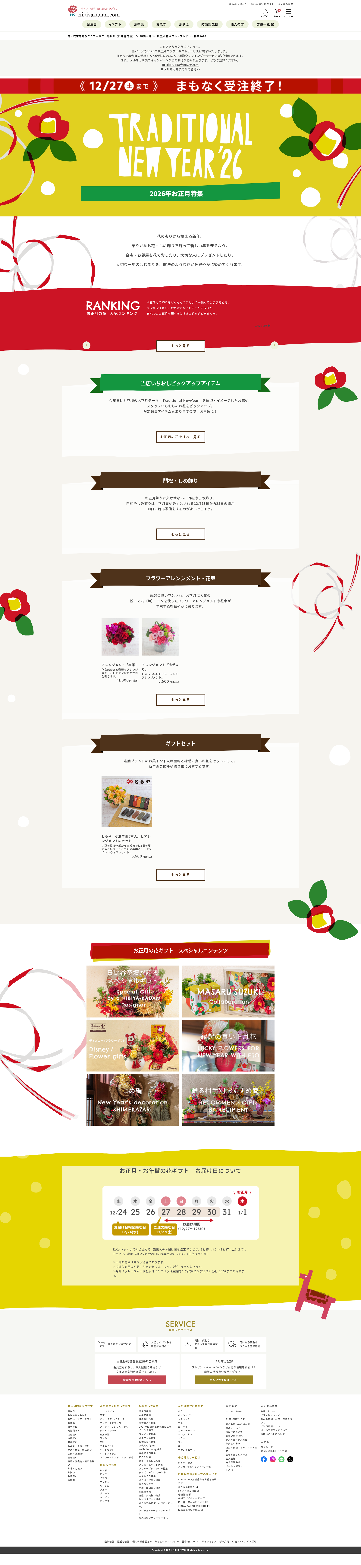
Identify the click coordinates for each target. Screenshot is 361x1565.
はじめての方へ (238, 3)
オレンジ (105, 1481)
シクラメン (184, 1418)
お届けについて (234, 1431)
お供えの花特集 (147, 1441)
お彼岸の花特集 (147, 1422)
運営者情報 (123, 1541)
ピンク (103, 1474)
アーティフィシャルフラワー (115, 1426)
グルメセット (107, 1445)
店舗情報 (183, 1494)
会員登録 (231, 1458)
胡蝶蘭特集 (145, 1491)
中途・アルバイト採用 (244, 1541)
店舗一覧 (263, 24)
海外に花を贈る (186, 1486)
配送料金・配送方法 (237, 1439)
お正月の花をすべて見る (180, 437)
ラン (180, 1442)
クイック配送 (185, 1462)
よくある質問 (285, 3)
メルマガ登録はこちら (224, 1380)
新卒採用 (224, 1541)
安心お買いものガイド (238, 1424)
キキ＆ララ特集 (147, 1476)
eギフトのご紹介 (187, 1490)
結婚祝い (72, 1438)
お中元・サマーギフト (80, 1418)
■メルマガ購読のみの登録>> (180, 69)
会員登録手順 (233, 1462)
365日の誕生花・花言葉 (274, 1450)
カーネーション (186, 1430)
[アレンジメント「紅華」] (120, 636)
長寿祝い (72, 1457)
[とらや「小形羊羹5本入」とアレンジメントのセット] (127, 801)
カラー (181, 1438)
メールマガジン (234, 1466)
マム (180, 1422)
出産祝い (72, 1434)
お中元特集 (145, 1415)
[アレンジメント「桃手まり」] (160, 636)
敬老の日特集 (146, 1418)
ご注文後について (270, 1415)
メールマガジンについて (274, 1430)
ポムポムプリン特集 (150, 1480)
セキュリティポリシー (167, 1541)
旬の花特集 (145, 1456)
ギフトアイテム (108, 1453)
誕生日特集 (145, 1411)
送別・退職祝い (76, 1453)
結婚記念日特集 (147, 1453)
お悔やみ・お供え (77, 1415)
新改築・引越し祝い (78, 1445)
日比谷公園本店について (191, 1502)
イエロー (105, 1478)
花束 (102, 1415)
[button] (274, 345)
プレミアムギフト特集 (151, 1464)
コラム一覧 (267, 1446)
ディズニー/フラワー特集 (152, 1472)
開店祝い (72, 1442)
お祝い (71, 1472)
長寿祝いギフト (147, 1483)
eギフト (115, 24)
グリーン (104, 1493)
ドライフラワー (108, 1430)
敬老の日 (72, 1426)
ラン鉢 (103, 1438)
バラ (180, 1411)
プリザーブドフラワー (112, 1422)
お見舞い (72, 1476)
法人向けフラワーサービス (153, 1517)
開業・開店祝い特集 (150, 1487)
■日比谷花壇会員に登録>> (180, 65)
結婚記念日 (209, 24)
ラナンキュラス (186, 1449)
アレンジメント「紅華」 (120, 664)
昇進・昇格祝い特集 (150, 1495)
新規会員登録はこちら (137, 1380)
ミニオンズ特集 (147, 1437)
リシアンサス (185, 1434)
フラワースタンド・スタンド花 (117, 1457)
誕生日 (92, 24)
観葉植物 (105, 1434)
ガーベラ (183, 1426)
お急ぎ (161, 24)
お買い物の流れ (234, 1435)
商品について (233, 1428)
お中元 (139, 24)
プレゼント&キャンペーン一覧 (194, 1466)
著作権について (190, 1541)
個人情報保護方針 (142, 1541)
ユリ (180, 1445)
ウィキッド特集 (147, 1434)
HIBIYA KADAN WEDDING (192, 1505)
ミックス (105, 1501)
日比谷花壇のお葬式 (189, 1509)
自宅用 (71, 1480)
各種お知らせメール (237, 1454)
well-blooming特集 (150, 1449)
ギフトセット (107, 1449)
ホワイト (105, 1497)
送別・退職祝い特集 (150, 1460)
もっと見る (180, 346)
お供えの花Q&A (147, 1445)
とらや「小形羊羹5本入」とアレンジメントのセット (126, 838)
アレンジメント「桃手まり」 (160, 667)
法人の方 (237, 24)
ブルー (103, 1489)
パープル (104, 1485)
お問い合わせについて (273, 1434)
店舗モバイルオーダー (190, 1498)
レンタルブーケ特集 (150, 1499)
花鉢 (102, 1442)
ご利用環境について (272, 1426)
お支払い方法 (233, 1443)
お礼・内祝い (75, 1468)
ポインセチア (185, 1415)
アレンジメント (108, 1411)
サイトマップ (209, 1541)
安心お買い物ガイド (262, 3)
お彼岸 (71, 1422)
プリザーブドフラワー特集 (153, 1468)
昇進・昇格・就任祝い (80, 1449)
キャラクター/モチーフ (112, 1418)
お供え (184, 24)
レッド (103, 1470)
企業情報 (109, 1541)
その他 (229, 1469)
